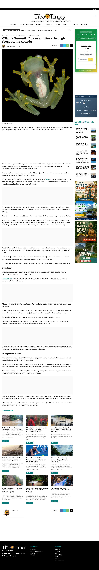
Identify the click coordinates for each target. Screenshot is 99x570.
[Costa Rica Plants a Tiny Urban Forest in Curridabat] (93, 138)
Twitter (6, 556)
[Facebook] (61, 45)
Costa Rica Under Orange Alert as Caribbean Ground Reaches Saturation (61, 429)
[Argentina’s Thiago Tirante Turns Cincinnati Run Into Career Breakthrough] (93, 160)
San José (78, 96)
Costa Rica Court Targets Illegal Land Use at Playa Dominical (12, 459)
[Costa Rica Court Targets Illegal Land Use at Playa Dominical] (12, 450)
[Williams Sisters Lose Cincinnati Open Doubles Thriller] (62, 480)
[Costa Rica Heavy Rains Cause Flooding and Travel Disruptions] (12, 420)
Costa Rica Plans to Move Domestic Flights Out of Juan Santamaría (83, 130)
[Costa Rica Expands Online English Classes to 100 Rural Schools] (93, 175)
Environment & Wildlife (9, 35)
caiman (49, 179)
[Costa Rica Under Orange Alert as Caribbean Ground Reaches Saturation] (62, 420)
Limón (89, 96)
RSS (24, 553)
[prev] (68, 30)
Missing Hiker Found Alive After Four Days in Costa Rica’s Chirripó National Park (37, 429)
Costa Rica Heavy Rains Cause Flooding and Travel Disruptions (12, 429)
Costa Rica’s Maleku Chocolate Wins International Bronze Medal (82, 152)
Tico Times (9, 46)
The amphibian (7, 278)
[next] (70, 30)
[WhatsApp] (67, 45)
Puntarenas (94, 96)
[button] (95, 16)
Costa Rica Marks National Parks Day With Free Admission (82, 145)
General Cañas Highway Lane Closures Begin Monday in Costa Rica (60, 459)
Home (3, 35)
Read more (5, 440)
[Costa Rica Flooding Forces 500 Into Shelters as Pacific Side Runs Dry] (37, 480)
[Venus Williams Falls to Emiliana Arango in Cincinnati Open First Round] (37, 450)
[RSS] (22, 553)
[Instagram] (12, 553)
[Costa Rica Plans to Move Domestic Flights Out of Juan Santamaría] (93, 130)
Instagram (16, 553)
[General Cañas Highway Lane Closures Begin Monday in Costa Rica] (62, 450)
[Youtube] (10, 556)
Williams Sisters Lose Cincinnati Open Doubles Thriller (62, 489)
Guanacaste (83, 96)
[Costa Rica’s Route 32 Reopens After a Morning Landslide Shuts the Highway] (12, 480)
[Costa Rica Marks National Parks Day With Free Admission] (93, 145)
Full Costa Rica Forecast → (86, 113)
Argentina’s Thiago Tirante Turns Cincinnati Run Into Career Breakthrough (82, 160)
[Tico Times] (4, 46)
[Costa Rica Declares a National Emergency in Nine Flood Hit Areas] (93, 167)
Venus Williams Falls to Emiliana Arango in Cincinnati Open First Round (36, 459)
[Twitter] (64, 45)
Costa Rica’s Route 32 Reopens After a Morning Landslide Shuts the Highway (12, 490)
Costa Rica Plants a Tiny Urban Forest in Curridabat (82, 137)
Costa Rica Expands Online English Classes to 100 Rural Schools (39, 30)
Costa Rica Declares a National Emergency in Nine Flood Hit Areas (82, 167)
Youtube (14, 556)
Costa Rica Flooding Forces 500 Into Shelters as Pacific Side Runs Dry (37, 490)
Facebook (7, 553)
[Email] (71, 45)
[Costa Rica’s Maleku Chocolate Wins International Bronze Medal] (93, 152)
